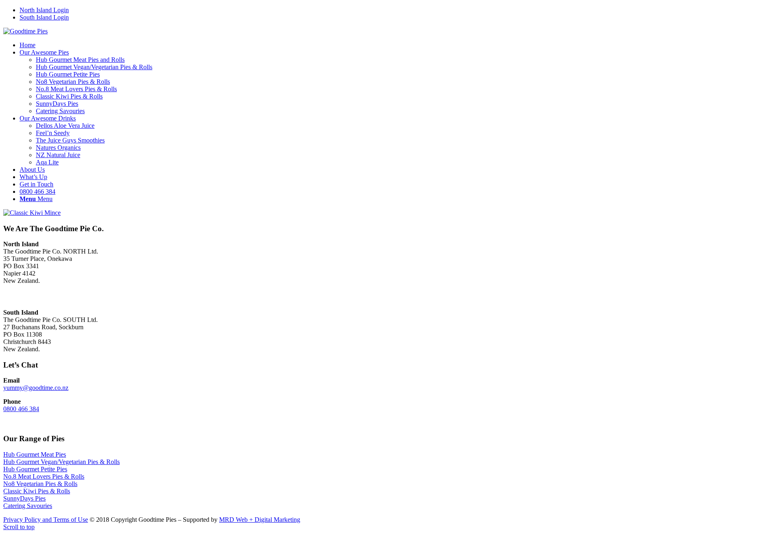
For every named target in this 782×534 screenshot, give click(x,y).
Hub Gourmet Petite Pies (35, 469)
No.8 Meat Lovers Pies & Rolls (43, 476)
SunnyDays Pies (24, 498)
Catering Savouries (27, 505)
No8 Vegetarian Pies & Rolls (40, 483)
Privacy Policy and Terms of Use (45, 519)
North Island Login (44, 10)
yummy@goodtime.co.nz (35, 387)
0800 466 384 (21, 408)
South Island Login (44, 17)
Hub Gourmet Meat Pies (34, 454)
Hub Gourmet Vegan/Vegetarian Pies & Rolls (61, 461)
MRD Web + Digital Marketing (259, 519)
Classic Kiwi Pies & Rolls (36, 491)
